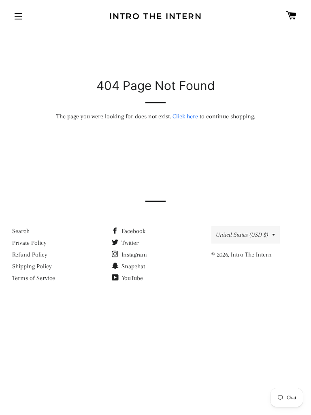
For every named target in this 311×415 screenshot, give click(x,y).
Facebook (132, 231)
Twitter (129, 242)
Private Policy (29, 242)
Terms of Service (33, 278)
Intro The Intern (155, 16)
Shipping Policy (32, 266)
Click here (185, 116)
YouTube (131, 278)
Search (21, 231)
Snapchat (132, 266)
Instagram (133, 254)
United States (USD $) (242, 234)
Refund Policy (29, 254)
